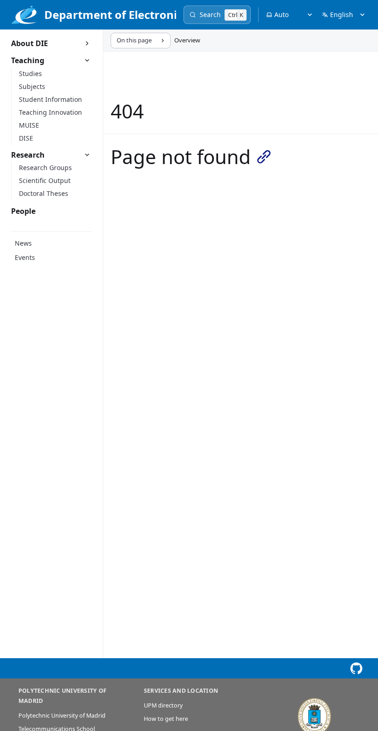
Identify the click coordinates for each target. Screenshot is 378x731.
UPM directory (163, 705)
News (23, 243)
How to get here (166, 719)
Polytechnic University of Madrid (62, 715)
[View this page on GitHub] (356, 668)
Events (25, 257)
